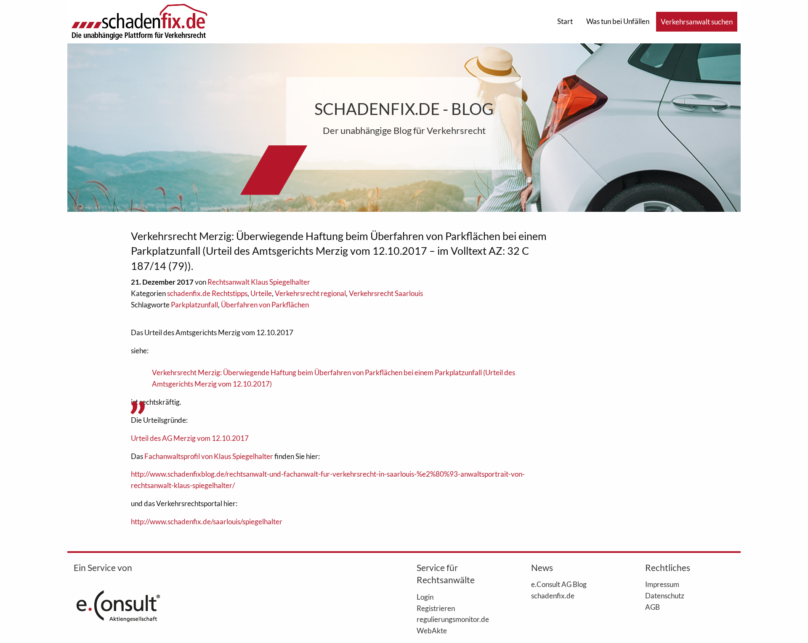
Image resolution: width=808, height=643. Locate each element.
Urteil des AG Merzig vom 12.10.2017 (190, 438)
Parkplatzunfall (194, 304)
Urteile (261, 293)
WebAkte (432, 630)
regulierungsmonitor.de (453, 619)
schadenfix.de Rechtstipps (207, 293)
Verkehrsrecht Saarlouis (386, 293)
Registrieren (436, 608)
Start (565, 21)
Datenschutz (664, 595)
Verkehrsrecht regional (310, 293)
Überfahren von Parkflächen (265, 304)
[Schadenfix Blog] (139, 21)
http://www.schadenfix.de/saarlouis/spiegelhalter (206, 521)
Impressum (662, 584)
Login (425, 596)
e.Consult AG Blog (559, 584)
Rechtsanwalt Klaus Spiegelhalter (258, 281)
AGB (652, 607)
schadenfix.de (552, 595)
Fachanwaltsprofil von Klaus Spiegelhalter (208, 456)
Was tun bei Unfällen (617, 21)
